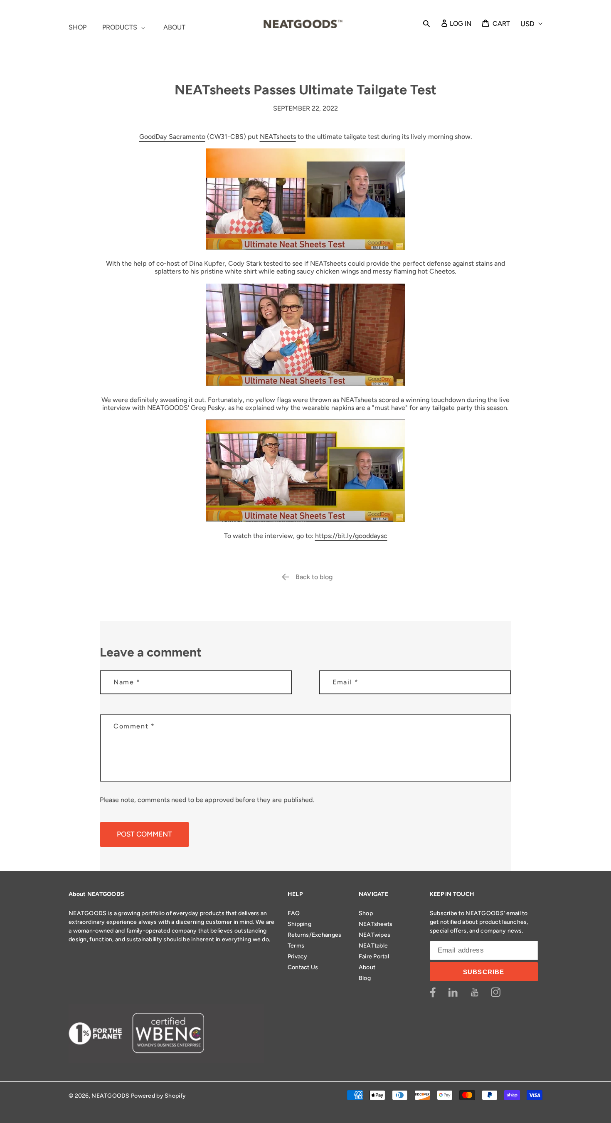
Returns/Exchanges (315, 934)
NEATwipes (375, 934)
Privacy (298, 956)
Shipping (299, 924)
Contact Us (303, 967)
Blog (365, 978)
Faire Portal (374, 956)
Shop (366, 913)
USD (527, 24)
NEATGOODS (110, 1095)
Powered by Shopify (158, 1095)
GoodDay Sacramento (172, 137)
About (367, 967)
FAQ (294, 913)
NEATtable (373, 945)
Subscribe (484, 971)
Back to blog (314, 577)
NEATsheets (278, 137)
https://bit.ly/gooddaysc (351, 536)
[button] (426, 23)
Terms (296, 945)
